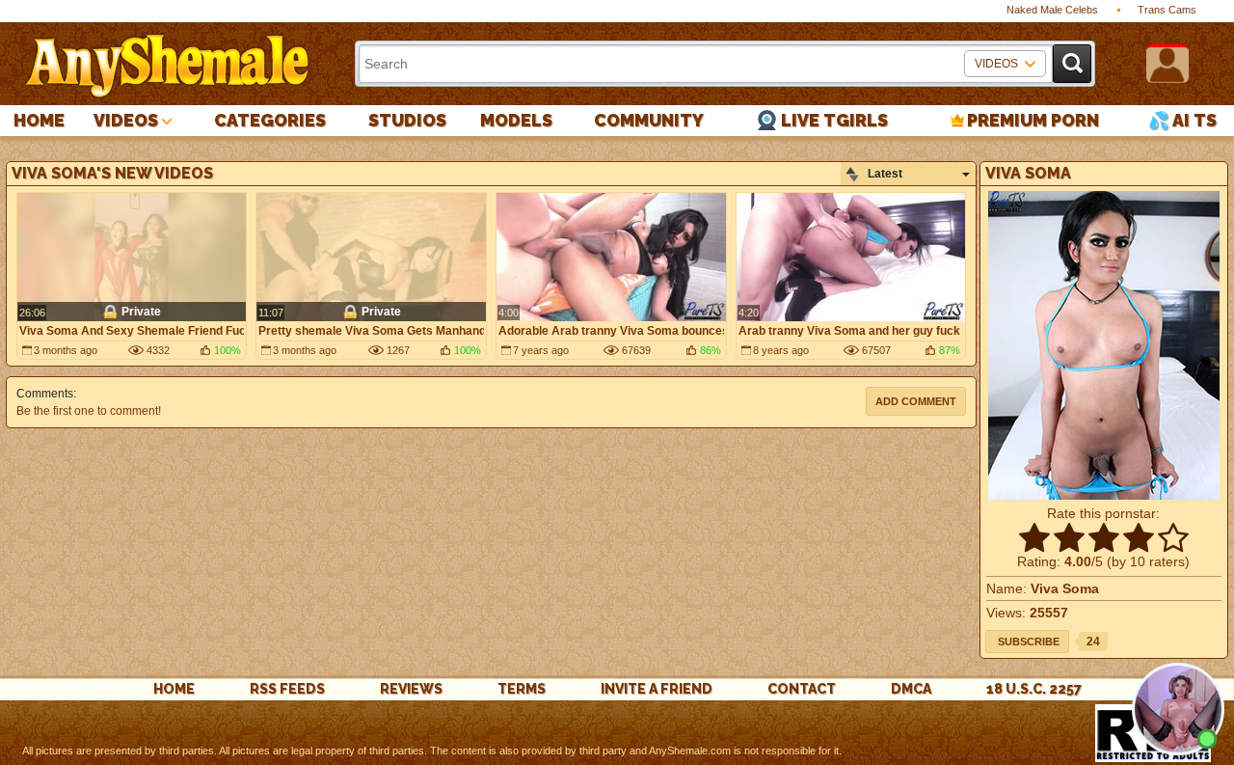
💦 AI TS (1182, 120)
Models (516, 120)
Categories (270, 120)
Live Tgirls (834, 120)
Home (39, 120)
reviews (411, 689)
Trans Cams (1167, 9)
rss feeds (287, 689)
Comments (44, 393)
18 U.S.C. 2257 (1034, 689)
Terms (521, 689)
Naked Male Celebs (1052, 9)
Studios (407, 120)
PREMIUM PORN (1033, 120)
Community (649, 120)
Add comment (915, 401)
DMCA (911, 689)
